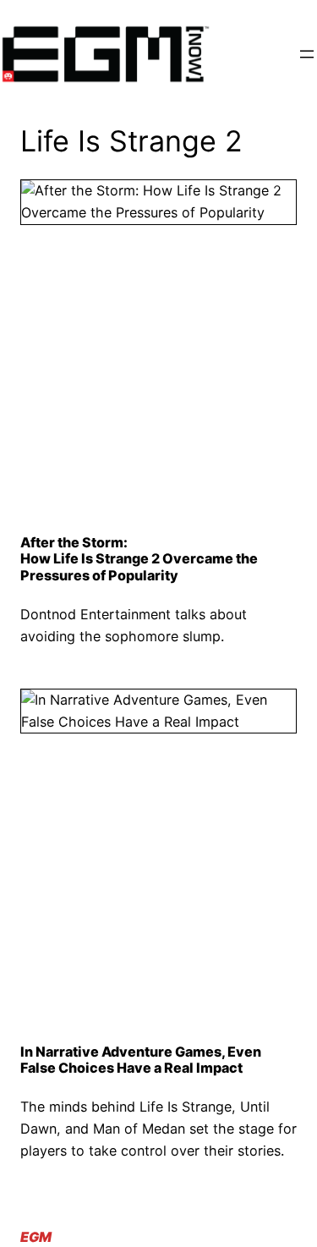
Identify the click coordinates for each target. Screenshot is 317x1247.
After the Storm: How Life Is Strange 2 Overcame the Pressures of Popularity (139, 559)
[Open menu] (307, 54)
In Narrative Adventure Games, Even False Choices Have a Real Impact (140, 1060)
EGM (36, 1236)
